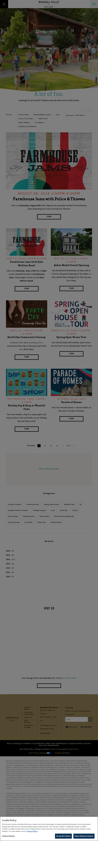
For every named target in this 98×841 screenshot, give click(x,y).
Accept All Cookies (63, 836)
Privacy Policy (32, 831)
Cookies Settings (8, 836)
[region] (49, 829)
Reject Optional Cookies (84, 836)
